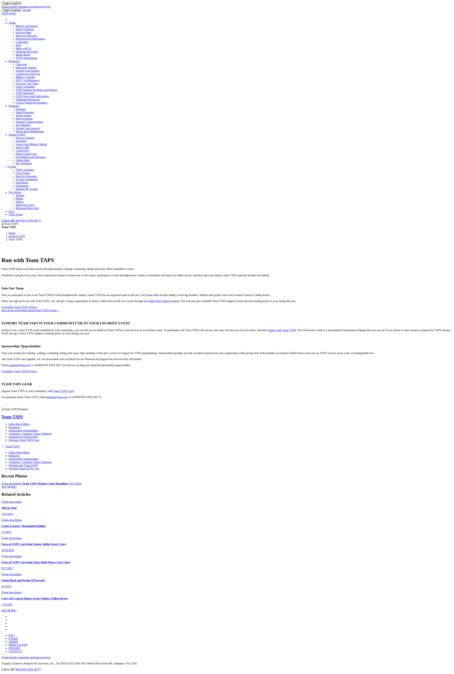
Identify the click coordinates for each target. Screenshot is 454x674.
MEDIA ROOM (18, 644)
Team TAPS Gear (63, 391)
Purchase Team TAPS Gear (24, 440)
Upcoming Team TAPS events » (19, 307)
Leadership (22, 42)
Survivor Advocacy (26, 35)
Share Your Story (25, 204)
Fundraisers (22, 185)
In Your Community (27, 179)
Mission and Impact (27, 26)
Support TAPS (17, 134)
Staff (18, 45)
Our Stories (15, 192)
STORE (13, 638)
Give (11, 211)
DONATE (14, 648)
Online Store (23, 160)
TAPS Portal (8, 13)
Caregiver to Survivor (28, 73)
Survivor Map (23, 32)
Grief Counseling (25, 86)
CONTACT (15, 651)
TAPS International (26, 57)
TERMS (13, 641)
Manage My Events (27, 189)
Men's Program (24, 118)
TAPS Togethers (25, 169)
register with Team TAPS (282, 330)
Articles (20, 195)
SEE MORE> (9, 486)
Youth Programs (25, 112)
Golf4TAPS (22, 150)
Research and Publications (30, 38)
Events (12, 166)
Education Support (26, 67)
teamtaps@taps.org (19, 365)
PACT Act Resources (28, 80)
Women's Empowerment (29, 121)
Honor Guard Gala (26, 153)
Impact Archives (25, 29)
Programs (14, 105)
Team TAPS (22, 147)
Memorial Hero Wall (27, 208)
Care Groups (23, 173)
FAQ (11, 635)
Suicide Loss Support (28, 70)
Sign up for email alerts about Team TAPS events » (30, 310)
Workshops (22, 182)
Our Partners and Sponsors (31, 157)
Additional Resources (28, 99)
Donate (27, 10)
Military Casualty (25, 77)
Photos (19, 198)
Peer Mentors (23, 125)
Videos (19, 201)
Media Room (23, 54)
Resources (14, 61)
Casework (21, 64)
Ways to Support (25, 137)
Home (12, 233)
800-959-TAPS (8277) (28, 669)
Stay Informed (24, 163)
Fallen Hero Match (158, 301)
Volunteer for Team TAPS (23, 436)
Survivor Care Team (27, 83)
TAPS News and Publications (32, 96)
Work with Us (23, 48)
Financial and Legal (27, 51)
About (12, 22)
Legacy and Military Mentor (31, 144)
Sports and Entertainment (30, 131)
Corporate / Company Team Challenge (30, 433)
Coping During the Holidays (32, 102)
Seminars (21, 109)
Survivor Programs (26, 176)
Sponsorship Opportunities (23, 430)
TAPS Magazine (25, 93)
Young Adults (23, 115)
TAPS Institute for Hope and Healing (36, 89)
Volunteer (21, 141)
